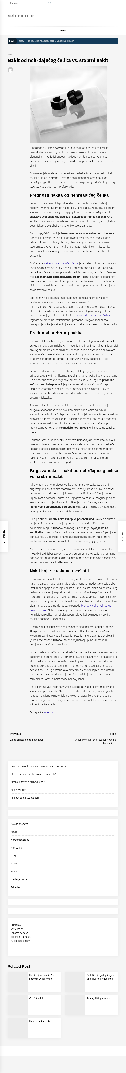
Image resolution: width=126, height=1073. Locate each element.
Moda (10, 54)
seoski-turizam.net (21, 936)
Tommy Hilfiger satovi (98, 998)
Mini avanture (18, 790)
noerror (48, 712)
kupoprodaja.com (20, 940)
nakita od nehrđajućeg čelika (61, 263)
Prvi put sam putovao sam (25, 797)
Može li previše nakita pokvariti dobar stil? (33, 774)
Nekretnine (16, 847)
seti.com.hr (21, 15)
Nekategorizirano (20, 839)
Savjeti (14, 863)
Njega (14, 855)
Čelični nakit (36, 998)
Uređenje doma (19, 879)
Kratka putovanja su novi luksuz (28, 782)
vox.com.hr (17, 929)
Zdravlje (15, 887)
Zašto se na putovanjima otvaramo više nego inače (39, 766)
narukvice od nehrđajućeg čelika (90, 315)
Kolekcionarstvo (19, 823)
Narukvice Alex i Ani (40, 1021)
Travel (14, 871)
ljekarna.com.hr (19, 933)
